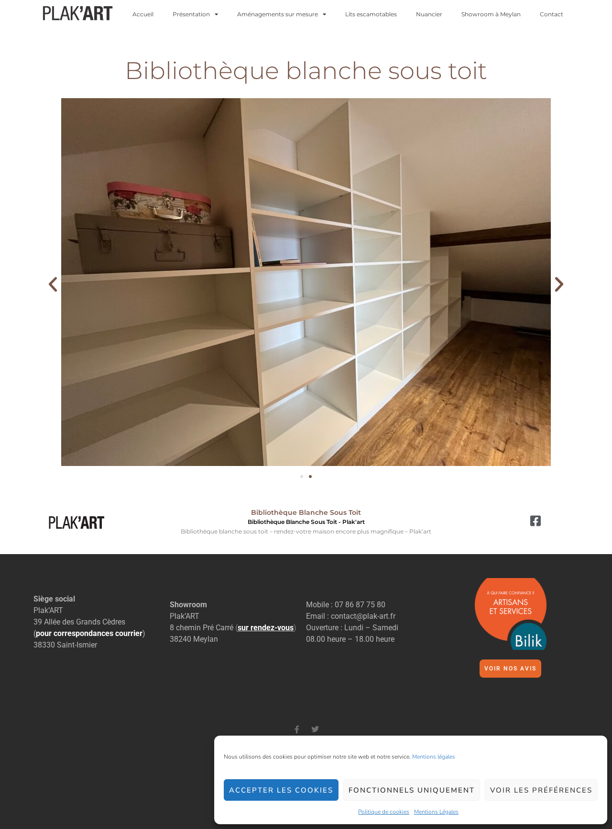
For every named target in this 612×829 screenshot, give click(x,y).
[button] (53, 284)
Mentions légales (433, 757)
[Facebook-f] (297, 729)
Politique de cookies (383, 812)
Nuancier (429, 14)
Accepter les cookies (281, 790)
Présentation (191, 14)
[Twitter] (315, 729)
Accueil (142, 14)
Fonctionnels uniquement (412, 790)
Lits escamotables (371, 14)
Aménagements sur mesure (277, 14)
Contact (551, 14)
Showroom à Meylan (491, 14)
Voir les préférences (541, 790)
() (265, 627)
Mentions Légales (436, 812)
